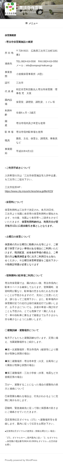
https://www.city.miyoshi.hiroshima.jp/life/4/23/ (29, 191)
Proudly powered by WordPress (21, 460)
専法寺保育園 (30, 7)
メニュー (33, 23)
